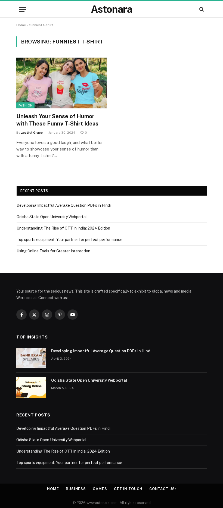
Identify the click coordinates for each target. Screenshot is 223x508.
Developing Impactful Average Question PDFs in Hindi (64, 205)
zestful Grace (32, 132)
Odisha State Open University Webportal (52, 217)
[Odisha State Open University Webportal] (31, 387)
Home (21, 25)
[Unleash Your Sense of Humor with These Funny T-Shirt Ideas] (61, 83)
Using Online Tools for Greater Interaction (53, 251)
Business (76, 489)
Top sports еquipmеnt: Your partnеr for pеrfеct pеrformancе (69, 239)
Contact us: (162, 489)
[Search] (201, 9)
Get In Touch (128, 489)
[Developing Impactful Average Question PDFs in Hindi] (31, 358)
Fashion (25, 105)
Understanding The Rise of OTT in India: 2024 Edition (63, 228)
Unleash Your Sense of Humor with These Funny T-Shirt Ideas (57, 120)
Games (100, 489)
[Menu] (22, 9)
